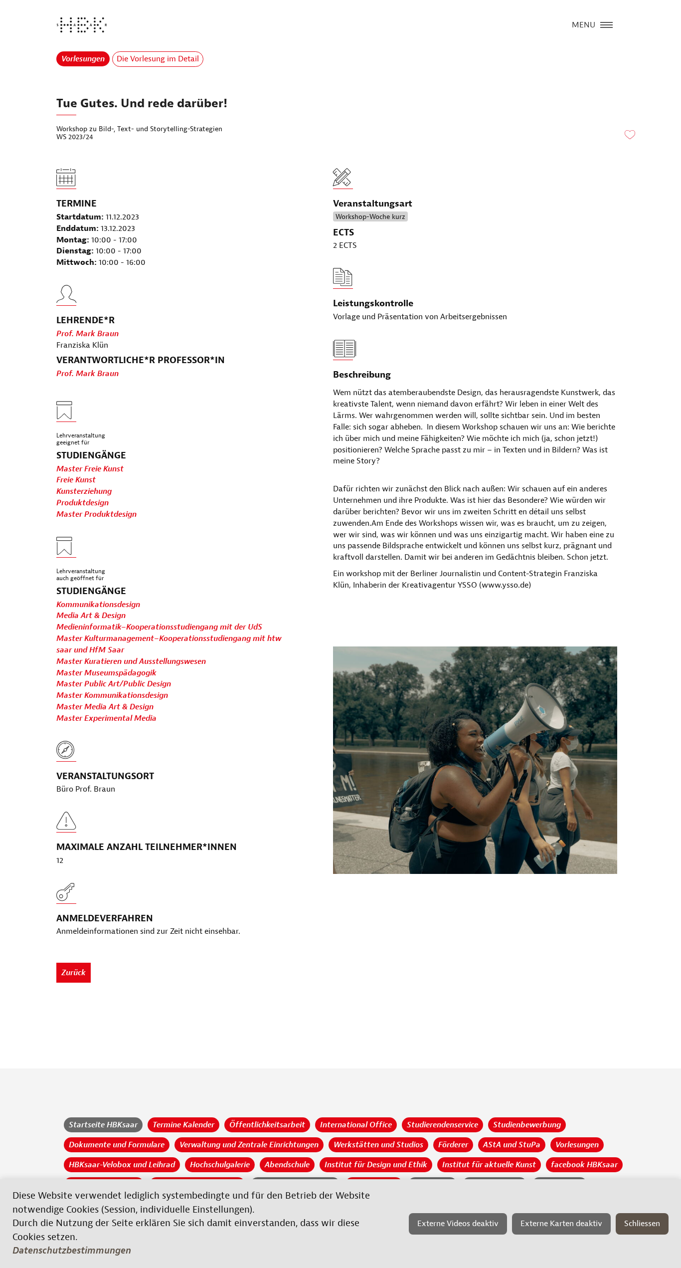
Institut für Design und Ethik (376, 1165)
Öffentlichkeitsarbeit (267, 1125)
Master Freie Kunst (90, 469)
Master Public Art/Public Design (113, 684)
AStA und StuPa (511, 1145)
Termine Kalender (183, 1125)
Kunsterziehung (84, 491)
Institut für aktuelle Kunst (489, 1165)
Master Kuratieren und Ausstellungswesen (131, 661)
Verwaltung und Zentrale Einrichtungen (249, 1145)
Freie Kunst (76, 480)
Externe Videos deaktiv (458, 1224)
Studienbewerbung (527, 1125)
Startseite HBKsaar (103, 1125)
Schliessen (642, 1224)
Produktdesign (82, 503)
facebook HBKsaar (584, 1165)
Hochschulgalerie (220, 1165)
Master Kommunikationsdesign (112, 695)
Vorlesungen (83, 59)
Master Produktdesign (96, 514)
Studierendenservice (442, 1125)
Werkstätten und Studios (378, 1145)
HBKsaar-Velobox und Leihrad (122, 1165)
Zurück (73, 973)
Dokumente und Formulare (117, 1145)
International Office (356, 1125)
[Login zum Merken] (629, 135)
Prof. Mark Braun (87, 334)
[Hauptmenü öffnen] (606, 23)
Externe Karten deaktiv (561, 1224)
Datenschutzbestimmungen (71, 1251)
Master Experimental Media (106, 718)
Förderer (453, 1145)
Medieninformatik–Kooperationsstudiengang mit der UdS (159, 627)
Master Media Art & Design (105, 707)
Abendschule (287, 1165)
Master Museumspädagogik (106, 673)
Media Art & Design (91, 616)
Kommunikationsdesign (98, 605)
